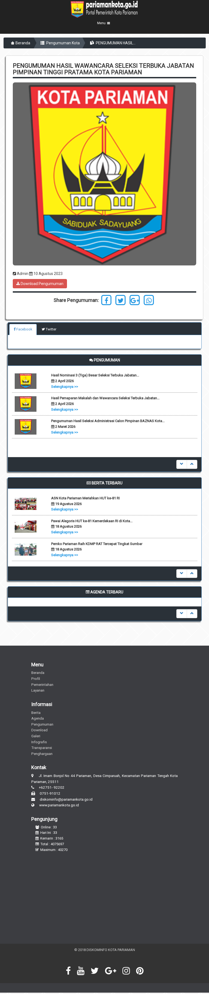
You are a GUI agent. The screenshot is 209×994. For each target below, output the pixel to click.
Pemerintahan (42, 684)
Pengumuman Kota (62, 43)
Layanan (37, 690)
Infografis (39, 742)
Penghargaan (42, 753)
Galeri (35, 736)
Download (39, 730)
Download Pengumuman (41, 283)
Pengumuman (42, 724)
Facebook (24, 329)
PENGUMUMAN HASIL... (115, 43)
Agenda (37, 718)
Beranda (23, 43)
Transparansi (41, 747)
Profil (35, 678)
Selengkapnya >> (64, 387)
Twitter (50, 329)
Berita (36, 712)
